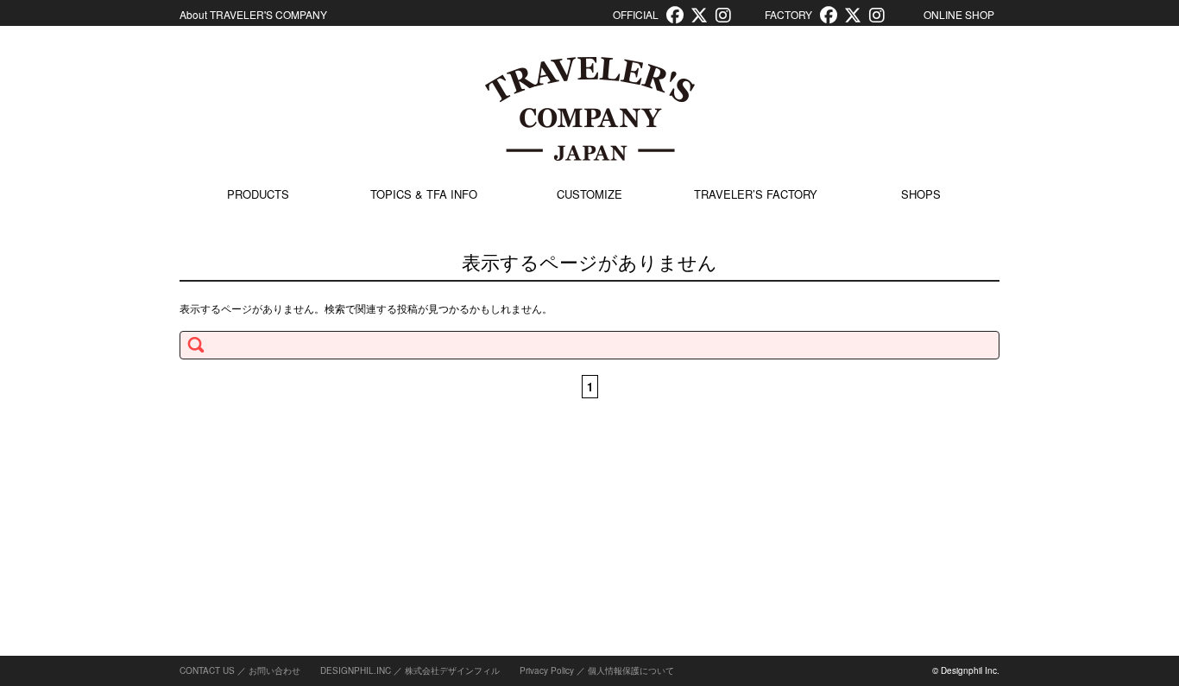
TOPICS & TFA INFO (423, 194)
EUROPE (874, 507)
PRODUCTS (258, 194)
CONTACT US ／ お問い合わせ (240, 670)
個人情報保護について (631, 670)
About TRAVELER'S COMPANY (253, 14)
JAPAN (869, 428)
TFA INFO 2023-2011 (407, 509)
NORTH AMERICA (898, 547)
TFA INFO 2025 (393, 430)
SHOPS (921, 194)
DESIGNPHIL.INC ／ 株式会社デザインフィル (410, 670)
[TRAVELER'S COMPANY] (589, 109)
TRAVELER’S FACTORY (755, 194)
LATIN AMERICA (894, 588)
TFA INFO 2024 (393, 469)
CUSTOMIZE (589, 194)
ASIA (864, 468)
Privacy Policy (547, 670)
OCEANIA (876, 627)
